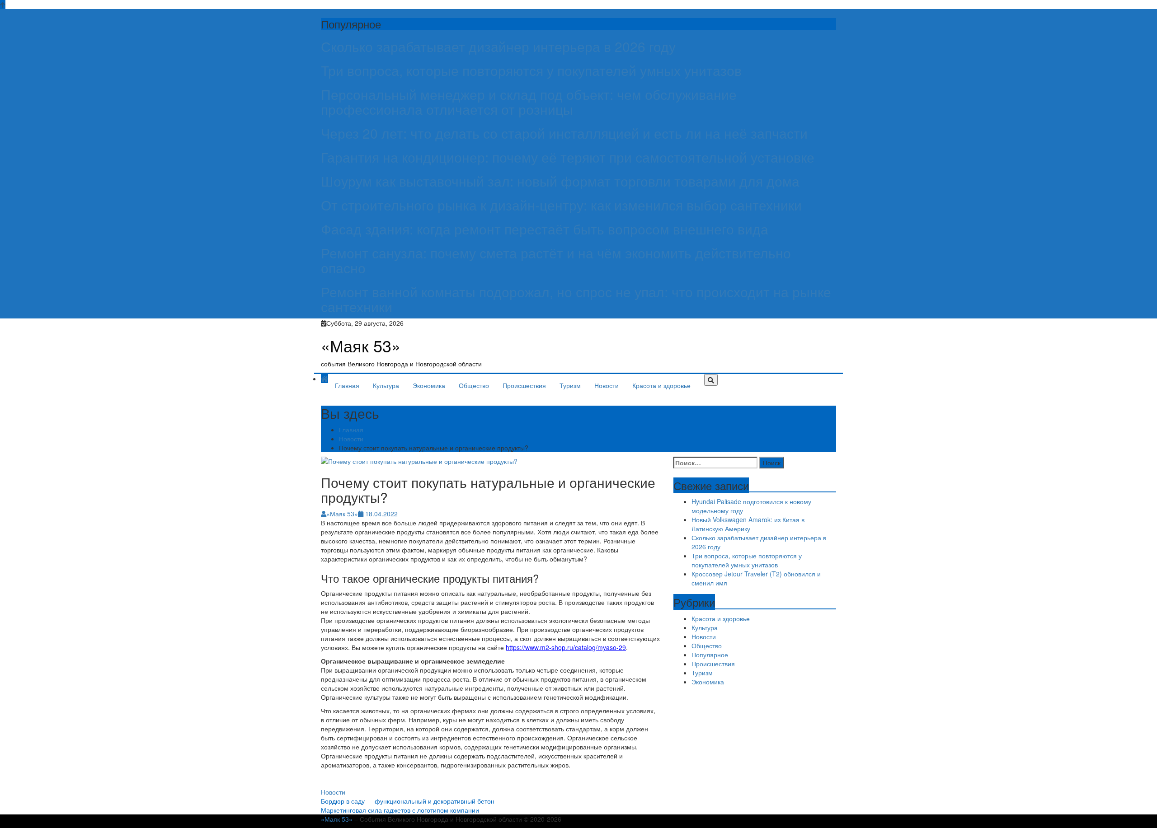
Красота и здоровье (661, 385)
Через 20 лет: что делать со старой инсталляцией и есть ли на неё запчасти (564, 133)
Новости (606, 385)
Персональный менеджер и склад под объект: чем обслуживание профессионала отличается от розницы (529, 101)
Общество (474, 385)
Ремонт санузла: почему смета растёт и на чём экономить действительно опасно (556, 260)
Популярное (709, 654)
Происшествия (524, 385)
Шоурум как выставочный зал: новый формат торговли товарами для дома (560, 181)
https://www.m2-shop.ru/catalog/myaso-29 (566, 647)
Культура (386, 385)
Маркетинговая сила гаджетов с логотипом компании (400, 809)
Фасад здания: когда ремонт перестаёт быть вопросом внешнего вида (544, 229)
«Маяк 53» (360, 345)
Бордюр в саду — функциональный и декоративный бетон (407, 800)
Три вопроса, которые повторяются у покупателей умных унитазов (531, 70)
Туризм (570, 385)
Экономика (429, 385)
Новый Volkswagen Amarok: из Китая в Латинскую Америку (747, 524)
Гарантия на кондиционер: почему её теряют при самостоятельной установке (567, 157)
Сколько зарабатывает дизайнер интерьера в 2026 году (498, 46)
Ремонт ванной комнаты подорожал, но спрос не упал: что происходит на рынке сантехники (576, 299)
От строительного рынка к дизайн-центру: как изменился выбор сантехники (561, 205)
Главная (347, 385)
